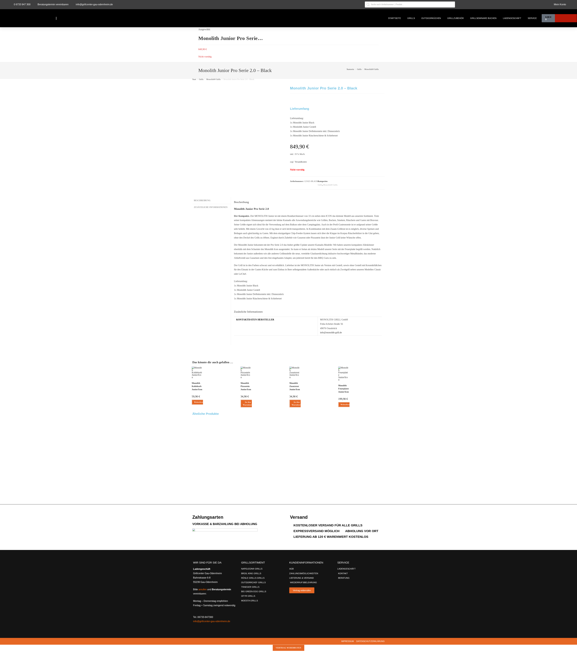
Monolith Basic (293, 446)
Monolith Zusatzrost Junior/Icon (294, 386)
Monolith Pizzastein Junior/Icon (246, 386)
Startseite (394, 18)
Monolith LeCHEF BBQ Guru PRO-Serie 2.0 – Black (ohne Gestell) (246, 473)
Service (532, 18)
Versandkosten (301, 162)
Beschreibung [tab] (202, 200)
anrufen (202, 589)
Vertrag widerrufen (288, 648)
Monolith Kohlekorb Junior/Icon (197, 386)
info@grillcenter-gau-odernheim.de (211, 621)
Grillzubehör (455, 18)
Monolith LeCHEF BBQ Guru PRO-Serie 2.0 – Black (198, 465)
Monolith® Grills (371, 69)
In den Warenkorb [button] (248, 403)
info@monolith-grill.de (331, 332)
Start (194, 79)
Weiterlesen (199, 402)
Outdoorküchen (431, 18)
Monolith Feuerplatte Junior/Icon (343, 388)
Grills (411, 18)
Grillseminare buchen (483, 18)
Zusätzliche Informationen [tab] (210, 207)
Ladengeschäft (512, 18)
